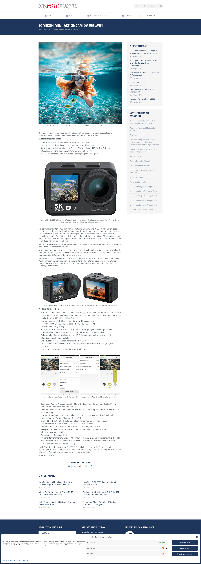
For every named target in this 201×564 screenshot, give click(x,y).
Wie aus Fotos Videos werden (141, 209)
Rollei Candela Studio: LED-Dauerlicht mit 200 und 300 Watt (57, 503)
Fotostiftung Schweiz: (138, 82)
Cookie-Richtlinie (8, 560)
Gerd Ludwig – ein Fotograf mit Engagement (142, 90)
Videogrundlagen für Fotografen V (143, 205)
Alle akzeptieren (184, 542)
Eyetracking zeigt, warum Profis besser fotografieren (142, 150)
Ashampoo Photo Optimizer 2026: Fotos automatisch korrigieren (100, 503)
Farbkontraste (135, 156)
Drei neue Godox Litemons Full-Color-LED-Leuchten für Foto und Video (101, 493)
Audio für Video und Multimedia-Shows (143, 129)
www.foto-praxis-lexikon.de (92, 532)
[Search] (161, 6)
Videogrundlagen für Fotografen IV (143, 200)
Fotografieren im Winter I (140, 161)
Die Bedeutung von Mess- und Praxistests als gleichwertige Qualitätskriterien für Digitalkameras (144, 142)
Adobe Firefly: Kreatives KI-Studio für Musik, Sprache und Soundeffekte (58, 493)
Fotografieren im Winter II (140, 166)
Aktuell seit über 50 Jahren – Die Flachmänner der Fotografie (142, 122)
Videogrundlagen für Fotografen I (143, 186)
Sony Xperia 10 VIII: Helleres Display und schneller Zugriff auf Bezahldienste (56, 483)
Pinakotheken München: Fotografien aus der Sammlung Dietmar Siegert (144, 52)
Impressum (25, 560)
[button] (197, 537)
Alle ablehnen (184, 548)
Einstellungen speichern (185, 554)
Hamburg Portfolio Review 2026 (142, 99)
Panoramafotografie (138, 182)
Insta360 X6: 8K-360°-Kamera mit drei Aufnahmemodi (99, 483)
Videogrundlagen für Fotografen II (143, 191)
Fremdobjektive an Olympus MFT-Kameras (143, 171)
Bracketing (134, 135)
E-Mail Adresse (46, 532)
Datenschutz (17, 560)
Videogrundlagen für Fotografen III (143, 196)
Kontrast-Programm (138, 177)
